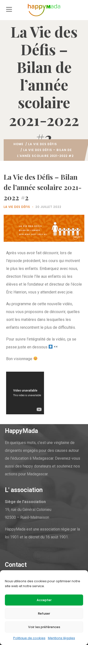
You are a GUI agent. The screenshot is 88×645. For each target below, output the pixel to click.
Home (18, 144)
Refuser (44, 613)
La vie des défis (42, 144)
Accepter (44, 600)
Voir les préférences (44, 627)
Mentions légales (61, 638)
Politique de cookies (29, 638)
